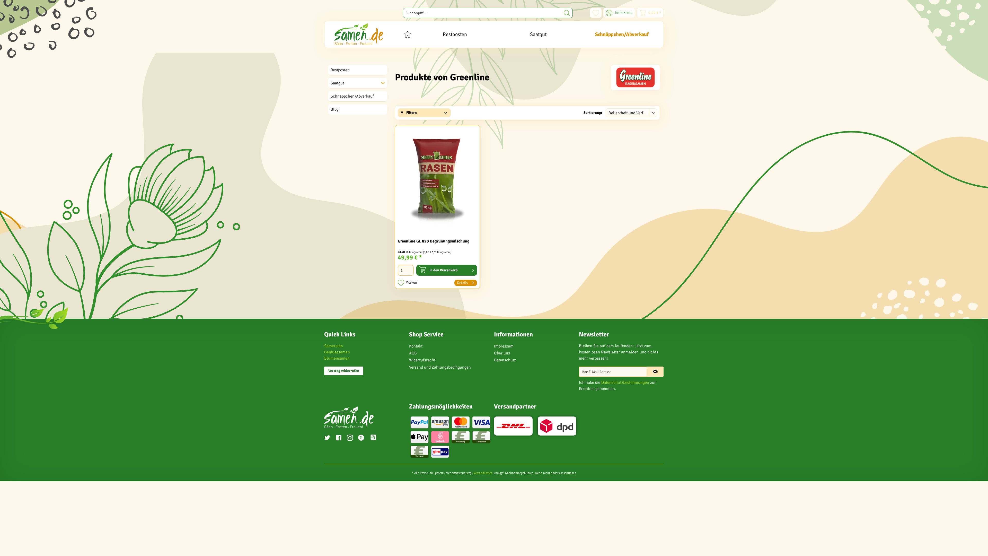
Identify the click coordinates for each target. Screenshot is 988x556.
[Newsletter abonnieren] (655, 372)
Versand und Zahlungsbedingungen (440, 367)
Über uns (502, 353)
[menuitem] (488, 13)
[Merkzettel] (596, 13)
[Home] (407, 34)
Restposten (340, 70)
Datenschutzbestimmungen (625, 382)
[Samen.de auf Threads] (375, 438)
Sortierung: (593, 112)
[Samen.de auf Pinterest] (361, 438)
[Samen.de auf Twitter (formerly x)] (327, 438)
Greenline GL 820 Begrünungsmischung (434, 241)
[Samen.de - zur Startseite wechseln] (358, 34)
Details (462, 283)
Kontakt (415, 346)
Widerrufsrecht (422, 360)
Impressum (504, 346)
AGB (413, 353)
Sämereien (333, 346)
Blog (335, 109)
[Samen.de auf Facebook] (339, 438)
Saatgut (337, 83)
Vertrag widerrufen (343, 371)
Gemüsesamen (337, 352)
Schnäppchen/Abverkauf (352, 96)
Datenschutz (505, 360)
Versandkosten (483, 473)
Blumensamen (337, 358)
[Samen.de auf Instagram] (350, 438)
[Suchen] (567, 13)
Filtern (411, 112)
